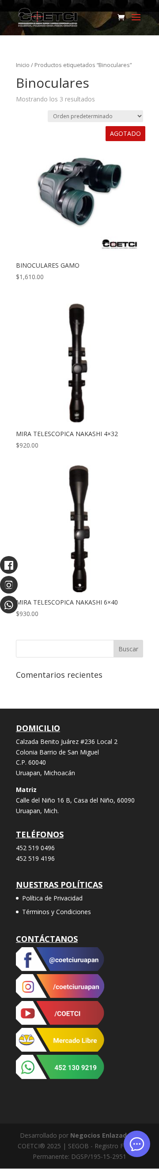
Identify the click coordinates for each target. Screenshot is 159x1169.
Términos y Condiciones (56, 912)
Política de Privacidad (52, 898)
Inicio (23, 65)
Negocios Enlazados (102, 1135)
